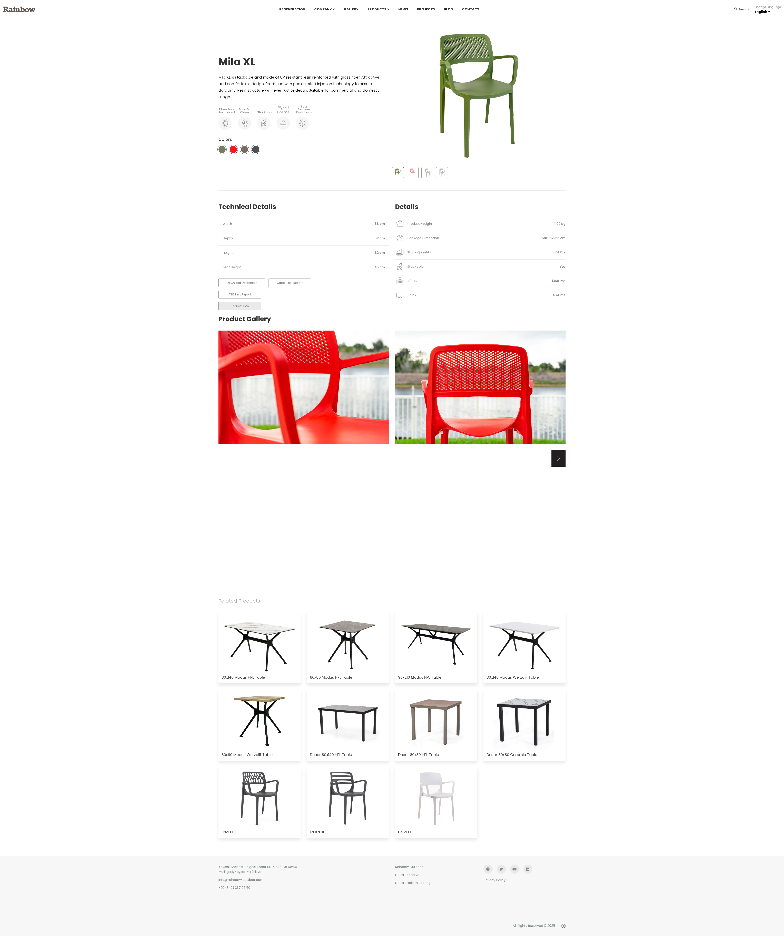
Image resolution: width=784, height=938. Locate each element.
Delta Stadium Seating (413, 882)
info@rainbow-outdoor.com (240, 879)
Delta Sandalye (407, 875)
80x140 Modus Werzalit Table (513, 677)
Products (377, 9)
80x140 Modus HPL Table (243, 677)
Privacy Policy (494, 880)
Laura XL (317, 832)
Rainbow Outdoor (409, 867)
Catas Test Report (290, 283)
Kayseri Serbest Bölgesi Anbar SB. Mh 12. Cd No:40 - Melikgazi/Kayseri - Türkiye (259, 869)
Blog (448, 9)
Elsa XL (227, 832)
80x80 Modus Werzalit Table (247, 754)
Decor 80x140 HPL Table (331, 754)
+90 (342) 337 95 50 (234, 887)
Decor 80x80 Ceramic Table (512, 754)
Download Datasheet (242, 283)
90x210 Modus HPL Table (419, 677)
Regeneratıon (292, 9)
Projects (426, 9)
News (403, 9)
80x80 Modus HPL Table (331, 677)
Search (743, 9)
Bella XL (404, 832)
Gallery (351, 9)
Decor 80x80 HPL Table (418, 754)
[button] (558, 458)
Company (323, 9)
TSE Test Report (240, 294)
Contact (470, 9)
